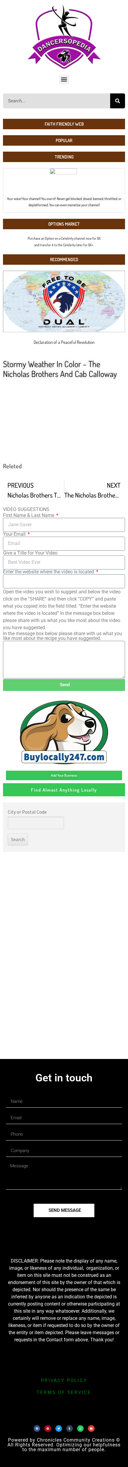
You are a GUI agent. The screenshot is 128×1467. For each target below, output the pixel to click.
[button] (64, 79)
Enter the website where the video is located (49, 571)
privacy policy (64, 1380)
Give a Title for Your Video (30, 553)
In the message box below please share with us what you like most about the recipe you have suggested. (62, 636)
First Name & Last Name (29, 515)
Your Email (15, 534)
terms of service (64, 1392)
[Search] (117, 100)
